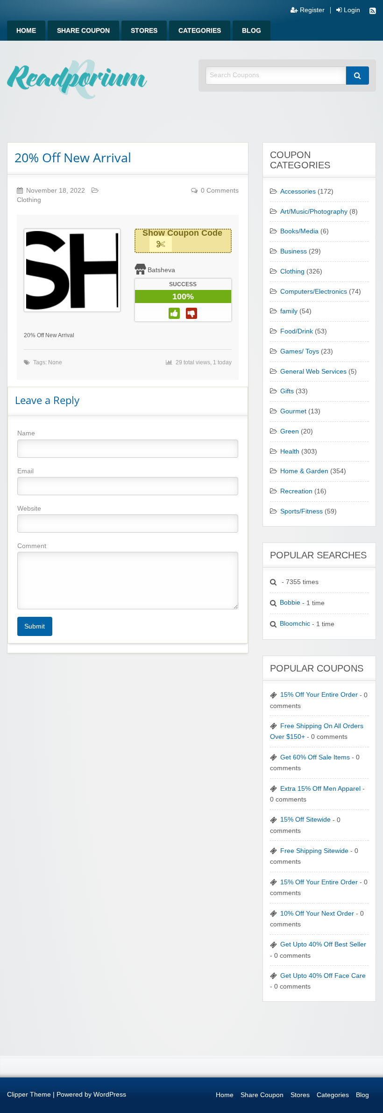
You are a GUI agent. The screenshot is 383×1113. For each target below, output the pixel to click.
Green (289, 431)
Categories (199, 30)
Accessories (298, 191)
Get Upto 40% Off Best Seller (323, 944)
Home (26, 30)
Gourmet (293, 411)
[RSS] (372, 11)
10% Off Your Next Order (317, 913)
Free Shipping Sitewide (314, 850)
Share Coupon (83, 30)
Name (26, 433)
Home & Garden (304, 471)
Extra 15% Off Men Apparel (320, 788)
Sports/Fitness (301, 511)
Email (25, 471)
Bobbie (290, 602)
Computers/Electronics (313, 291)
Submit (34, 626)
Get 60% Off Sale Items (315, 757)
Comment (31, 545)
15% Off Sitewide (305, 819)
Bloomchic (295, 623)
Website (29, 508)
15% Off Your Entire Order (319, 694)
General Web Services (313, 371)
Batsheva (161, 270)
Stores (144, 30)
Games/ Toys (299, 351)
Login (351, 10)
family (289, 311)
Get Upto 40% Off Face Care (323, 975)
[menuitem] (26, 31)
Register (311, 10)
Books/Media (299, 231)
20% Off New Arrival (72, 157)
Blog (251, 30)
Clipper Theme (29, 1094)
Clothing (29, 199)
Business (293, 251)
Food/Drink (296, 331)
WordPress (109, 1094)
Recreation (296, 491)
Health (289, 451)
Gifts (287, 391)
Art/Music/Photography (314, 211)
